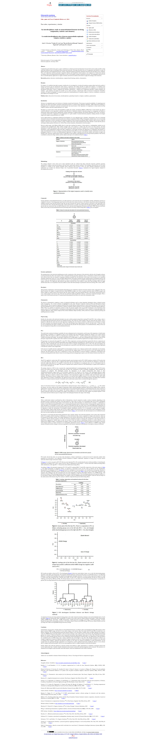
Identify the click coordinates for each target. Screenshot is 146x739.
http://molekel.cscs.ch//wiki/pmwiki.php (64, 703)
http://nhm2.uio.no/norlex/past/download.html (64, 711)
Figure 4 (61, 470)
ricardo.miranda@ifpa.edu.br (47, 52)
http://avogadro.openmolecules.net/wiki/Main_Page (68, 662)
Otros (89, 49)
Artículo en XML (92, 30)
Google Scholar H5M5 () (95, 23)
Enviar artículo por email (94, 41)
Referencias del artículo (94, 32)
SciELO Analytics (92, 20)
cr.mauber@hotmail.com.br (77, 51)
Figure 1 (81, 167)
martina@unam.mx (73, 737)
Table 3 (49, 467)
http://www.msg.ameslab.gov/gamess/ (63, 690)
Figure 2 (83, 422)
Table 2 (88, 207)
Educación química (48, 15)
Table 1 (85, 134)
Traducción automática (94, 38)
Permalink (90, 54)
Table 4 (48, 618)
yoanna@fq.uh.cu (72, 55)
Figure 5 (70, 573)
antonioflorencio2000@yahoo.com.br (63, 52)
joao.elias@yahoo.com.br (62, 51)
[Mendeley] (87, 49)
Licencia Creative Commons (93, 732)
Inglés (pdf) (91, 27)
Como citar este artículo (94, 34)
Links (84, 662)
